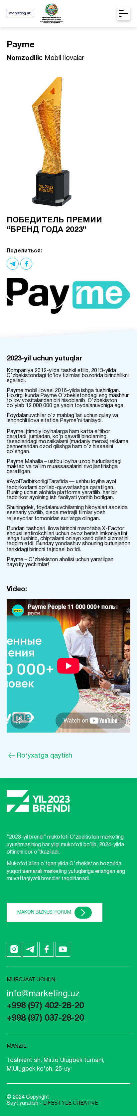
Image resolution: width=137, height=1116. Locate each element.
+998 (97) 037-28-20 (45, 1018)
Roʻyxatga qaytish (44, 756)
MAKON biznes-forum (44, 912)
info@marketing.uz (43, 994)
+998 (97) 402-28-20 (45, 1006)
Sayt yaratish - (52, 1103)
